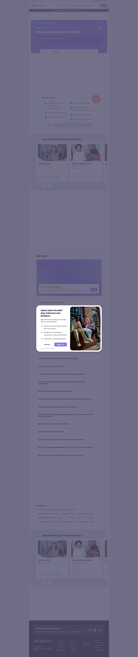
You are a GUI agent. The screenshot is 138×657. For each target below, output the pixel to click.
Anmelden (47, 344)
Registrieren (60, 344)
